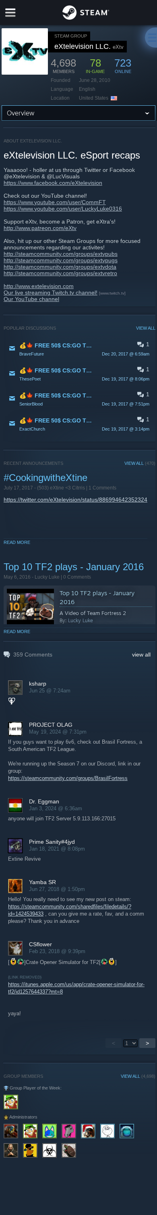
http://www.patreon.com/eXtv (40, 228)
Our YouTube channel (31, 299)
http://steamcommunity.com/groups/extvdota (60, 266)
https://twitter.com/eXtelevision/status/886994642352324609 (80, 499)
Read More (17, 542)
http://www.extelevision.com (39, 286)
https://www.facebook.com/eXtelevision (53, 183)
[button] (79, 349)
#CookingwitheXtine (45, 477)
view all (141, 654)
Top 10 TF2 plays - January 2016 (74, 566)
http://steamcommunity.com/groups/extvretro (60, 273)
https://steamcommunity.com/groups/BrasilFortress (68, 778)
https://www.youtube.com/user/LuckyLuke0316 (63, 208)
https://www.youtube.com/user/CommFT (55, 202)
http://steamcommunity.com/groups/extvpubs (61, 254)
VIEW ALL (145, 328)
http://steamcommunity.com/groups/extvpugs (61, 260)
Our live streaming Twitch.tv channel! (50, 292)
